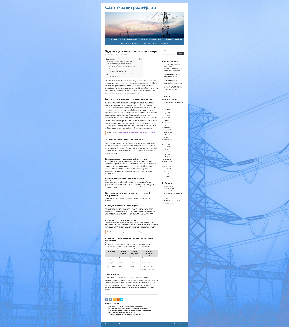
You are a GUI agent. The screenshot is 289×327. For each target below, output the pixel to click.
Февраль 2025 (167, 157)
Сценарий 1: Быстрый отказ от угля (119, 69)
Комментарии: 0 (124, 54)
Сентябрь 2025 (167, 139)
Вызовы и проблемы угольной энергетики (119, 61)
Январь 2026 (167, 130)
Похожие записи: (114, 76)
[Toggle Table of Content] (140, 59)
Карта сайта (164, 43)
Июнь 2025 (166, 147)
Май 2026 (166, 120)
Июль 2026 (166, 115)
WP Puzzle (181, 324)
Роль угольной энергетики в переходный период (123, 66)
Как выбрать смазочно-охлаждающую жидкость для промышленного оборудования (172, 81)
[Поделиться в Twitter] (121, 299)
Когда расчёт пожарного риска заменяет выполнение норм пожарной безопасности (172, 70)
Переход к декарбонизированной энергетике (121, 65)
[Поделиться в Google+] (118, 299)
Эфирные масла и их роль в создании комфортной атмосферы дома (171, 76)
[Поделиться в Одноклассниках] (114, 299)
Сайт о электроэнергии (130, 7)
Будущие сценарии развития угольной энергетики (122, 68)
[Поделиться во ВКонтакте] (110, 299)
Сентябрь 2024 (167, 169)
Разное (155, 43)
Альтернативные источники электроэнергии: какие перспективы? (130, 310)
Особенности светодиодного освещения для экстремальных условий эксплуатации (172, 87)
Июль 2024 (166, 174)
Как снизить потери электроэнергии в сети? (123, 312)
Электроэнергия (112, 40)
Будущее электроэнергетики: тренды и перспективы (126, 306)
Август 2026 (166, 113)
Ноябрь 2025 (167, 135)
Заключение (110, 75)
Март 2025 (166, 154)
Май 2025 (166, 149)
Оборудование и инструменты (130, 43)
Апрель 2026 (167, 122)
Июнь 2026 (166, 117)
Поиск (164, 51)
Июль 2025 (166, 144)
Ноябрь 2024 (167, 164)
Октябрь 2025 (167, 137)
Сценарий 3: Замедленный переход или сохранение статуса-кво (126, 73)
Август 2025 (166, 142)
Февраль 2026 (167, 127)
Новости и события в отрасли (173, 40)
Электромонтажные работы (128, 40)
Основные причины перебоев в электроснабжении (125, 314)
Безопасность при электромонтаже (150, 40)
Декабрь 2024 (167, 161)
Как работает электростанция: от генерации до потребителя (128, 308)
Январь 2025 (167, 159)
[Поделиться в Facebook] (106, 299)
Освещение (146, 43)
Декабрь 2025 (167, 132)
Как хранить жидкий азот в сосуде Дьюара (171, 65)
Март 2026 (166, 125)
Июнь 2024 (166, 176)
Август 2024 (166, 171)
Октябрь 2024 (167, 166)
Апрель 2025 (167, 152)
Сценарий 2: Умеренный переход (118, 71)
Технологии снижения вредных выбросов (120, 63)
